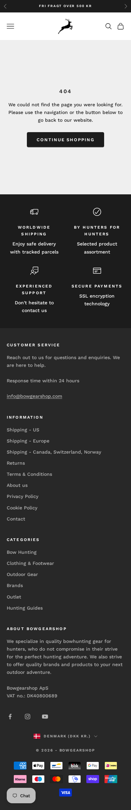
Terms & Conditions (29, 474)
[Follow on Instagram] (27, 716)
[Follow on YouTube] (45, 716)
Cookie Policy (22, 507)
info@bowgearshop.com (34, 396)
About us (17, 485)
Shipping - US (23, 429)
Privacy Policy (22, 496)
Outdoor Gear (22, 574)
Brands (15, 585)
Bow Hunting (22, 552)
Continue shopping (65, 139)
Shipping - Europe (28, 440)
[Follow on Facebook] (10, 716)
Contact (16, 519)
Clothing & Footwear (30, 563)
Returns (16, 463)
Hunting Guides (25, 608)
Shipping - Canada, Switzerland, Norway (54, 452)
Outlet (14, 597)
